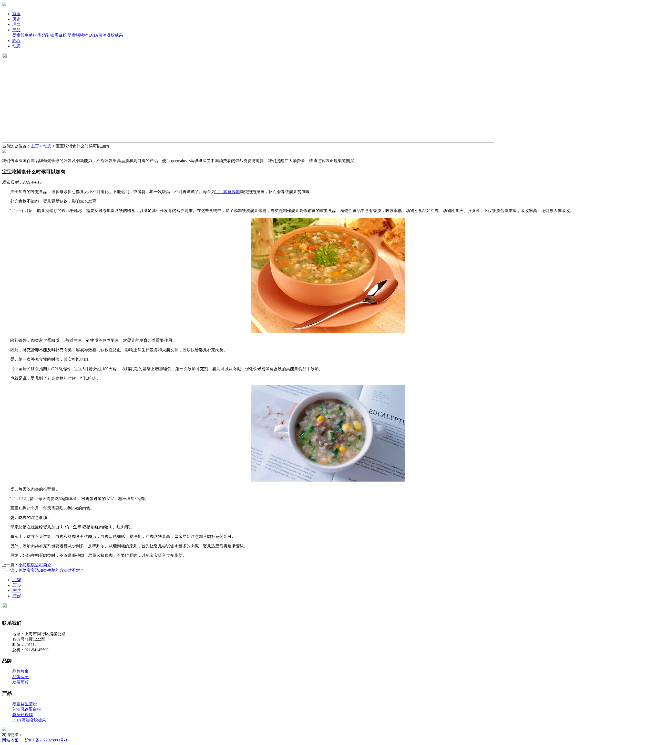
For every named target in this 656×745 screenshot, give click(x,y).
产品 (16, 30)
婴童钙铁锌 (78, 35)
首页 (16, 14)
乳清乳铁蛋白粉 (52, 35)
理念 (16, 24)
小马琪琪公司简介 (34, 565)
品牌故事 (20, 671)
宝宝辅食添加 (227, 191)
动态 (16, 46)
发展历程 (20, 682)
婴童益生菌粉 (24, 35)
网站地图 (10, 740)
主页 (35, 146)
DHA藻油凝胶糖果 (106, 35)
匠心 (16, 40)
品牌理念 (20, 677)
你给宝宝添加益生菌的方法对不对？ (51, 570)
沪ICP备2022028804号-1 (46, 740)
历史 (16, 19)
